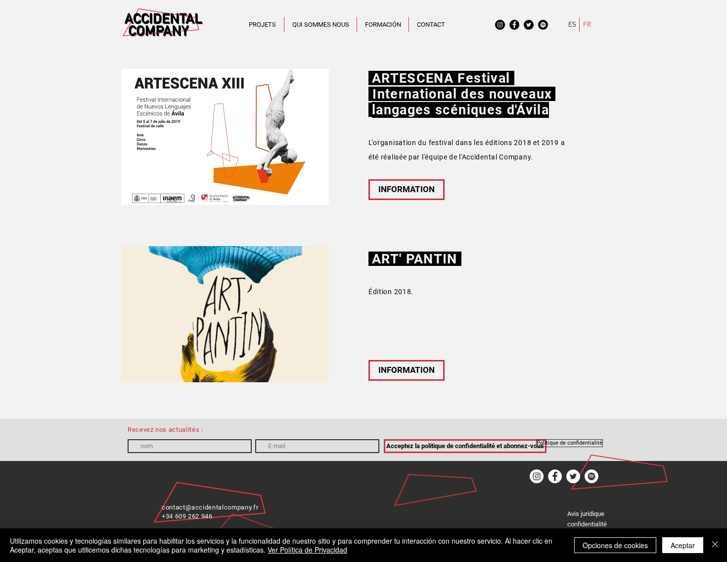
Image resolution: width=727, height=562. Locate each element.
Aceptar (683, 545)
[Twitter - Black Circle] (529, 25)
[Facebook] (555, 476)
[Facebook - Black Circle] (514, 25)
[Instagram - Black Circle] (500, 25)
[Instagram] (537, 476)
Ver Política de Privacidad (307, 550)
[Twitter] (573, 476)
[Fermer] (715, 545)
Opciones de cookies (615, 545)
